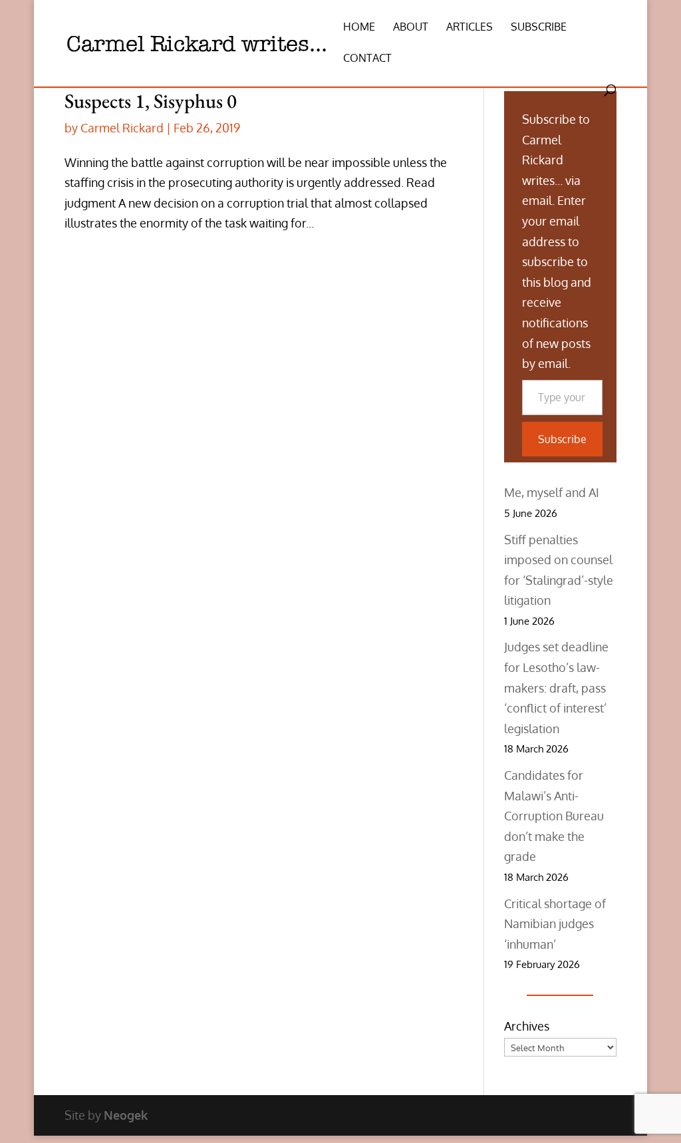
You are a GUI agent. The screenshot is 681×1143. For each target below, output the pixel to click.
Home (359, 27)
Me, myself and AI (551, 492)
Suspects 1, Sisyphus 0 (151, 101)
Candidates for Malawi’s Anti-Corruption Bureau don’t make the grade (554, 816)
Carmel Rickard (122, 127)
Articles (469, 27)
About (410, 27)
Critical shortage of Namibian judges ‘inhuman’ (555, 923)
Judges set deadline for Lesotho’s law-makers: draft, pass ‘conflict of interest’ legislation (556, 687)
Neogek (126, 1115)
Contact (367, 59)
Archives (526, 1026)
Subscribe (539, 27)
